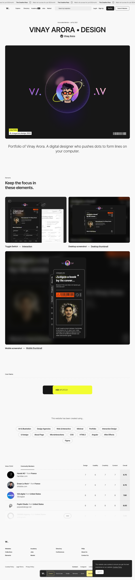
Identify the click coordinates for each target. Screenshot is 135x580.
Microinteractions (57, 435)
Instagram (83, 567)
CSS (72, 435)
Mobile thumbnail (34, 348)
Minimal (80, 429)
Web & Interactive (64, 429)
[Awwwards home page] (43, 573)
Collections (8, 552)
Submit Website (122, 8)
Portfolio (92, 429)
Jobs (43, 8)
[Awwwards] (7, 8)
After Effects (109, 435)
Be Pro (110, 8)
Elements (75, 573)
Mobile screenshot (13, 348)
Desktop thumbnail (99, 246)
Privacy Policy (30, 567)
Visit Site (90, 573)
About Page (39, 435)
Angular (95, 435)
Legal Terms (20, 567)
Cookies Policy (9, 567)
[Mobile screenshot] (67, 298)
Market (49, 8)
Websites (8, 548)
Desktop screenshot (77, 246)
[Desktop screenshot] (99, 220)
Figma (67, 441)
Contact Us (85, 555)
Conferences (60, 552)
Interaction (27, 246)
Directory (26, 8)
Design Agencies (44, 429)
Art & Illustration (24, 429)
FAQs (83, 548)
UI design (24, 435)
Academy (35, 8)
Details (67, 573)
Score (82, 573)
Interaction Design (109, 429)
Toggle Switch (11, 246)
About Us (84, 552)
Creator (51, 573)
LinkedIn (91, 567)
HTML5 (83, 435)
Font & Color (59, 573)
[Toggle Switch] (36, 220)
